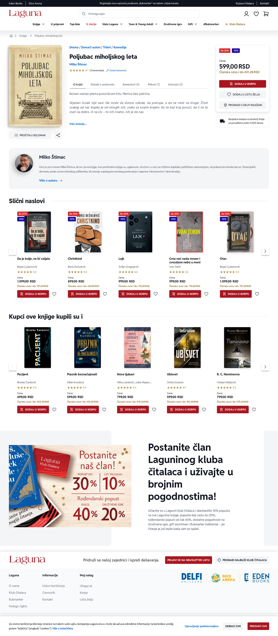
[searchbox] (139, 14)
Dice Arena (35, 3)
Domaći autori (90, 47)
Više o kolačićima (62, 628)
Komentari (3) (131, 84)
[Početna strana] (26, 14)
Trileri (107, 47)
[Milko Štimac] (24, 163)
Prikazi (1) (154, 84)
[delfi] (191, 578)
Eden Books (16, 3)
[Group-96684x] (257, 578)
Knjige (23, 35)
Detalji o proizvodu (102, 84)
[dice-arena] (223, 578)
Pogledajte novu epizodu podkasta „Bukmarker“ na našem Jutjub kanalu (139, 3)
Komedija (120, 47)
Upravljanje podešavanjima (201, 626)
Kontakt (264, 3)
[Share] (58, 135)
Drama (73, 47)
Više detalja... (77, 124)
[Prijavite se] (246, 14)
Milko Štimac (78, 64)
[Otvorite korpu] (266, 14)
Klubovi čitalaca (245, 3)
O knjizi (77, 84)
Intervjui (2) (175, 84)
